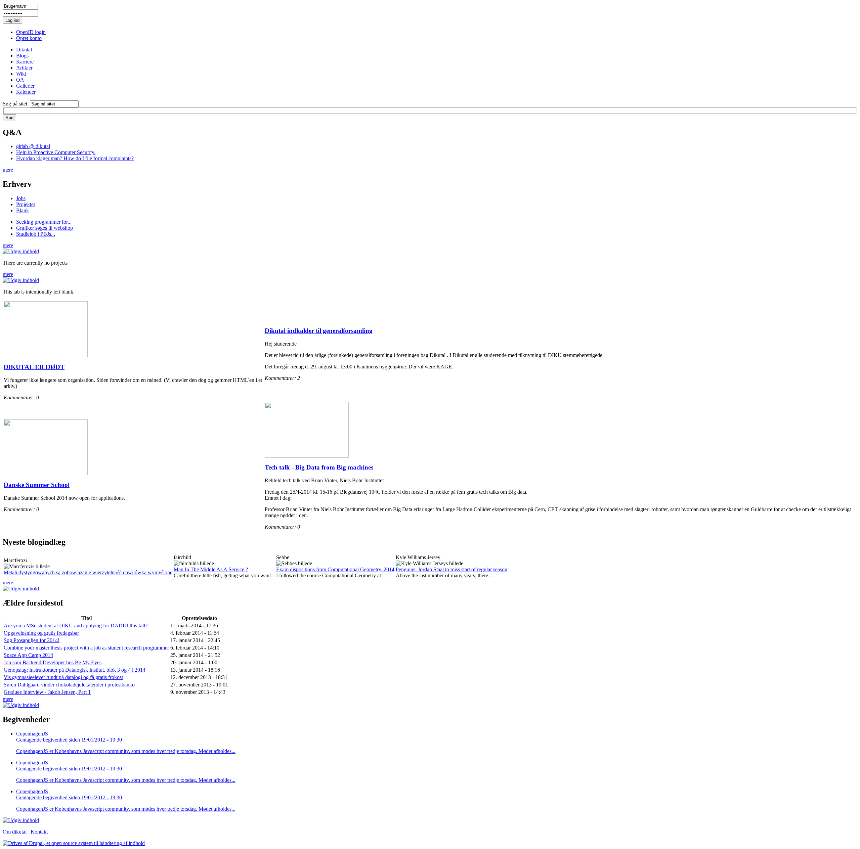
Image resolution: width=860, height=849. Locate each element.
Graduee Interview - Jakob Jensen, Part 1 (47, 692)
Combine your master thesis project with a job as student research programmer (86, 648)
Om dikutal (15, 832)
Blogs (22, 55)
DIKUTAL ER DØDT (34, 366)
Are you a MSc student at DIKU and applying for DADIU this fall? (75, 625)
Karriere (25, 61)
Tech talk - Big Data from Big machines (319, 467)
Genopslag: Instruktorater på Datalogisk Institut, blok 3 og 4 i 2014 (74, 670)
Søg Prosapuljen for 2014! (31, 640)
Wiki (21, 74)
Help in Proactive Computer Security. (55, 152)
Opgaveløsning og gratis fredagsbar (41, 633)
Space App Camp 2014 (28, 655)
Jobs (21, 198)
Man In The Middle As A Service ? (211, 569)
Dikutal (24, 49)
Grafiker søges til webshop (44, 228)
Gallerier (25, 86)
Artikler (24, 68)
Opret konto (29, 38)
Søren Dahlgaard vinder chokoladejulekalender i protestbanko (69, 684)
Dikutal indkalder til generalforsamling (319, 330)
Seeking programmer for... (44, 222)
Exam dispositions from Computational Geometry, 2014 (335, 569)
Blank (22, 210)
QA (20, 80)
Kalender (26, 92)
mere (8, 170)
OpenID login (31, 32)
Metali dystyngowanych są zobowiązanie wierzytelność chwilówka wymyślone (88, 572)
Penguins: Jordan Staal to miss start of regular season (451, 569)
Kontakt (39, 832)
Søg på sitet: (16, 103)
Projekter (25, 204)
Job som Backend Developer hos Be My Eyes (52, 662)
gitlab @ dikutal (33, 146)
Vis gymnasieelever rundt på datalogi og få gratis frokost (63, 677)
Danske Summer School (37, 484)
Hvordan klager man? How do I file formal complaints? (75, 158)
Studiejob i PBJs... (35, 234)
